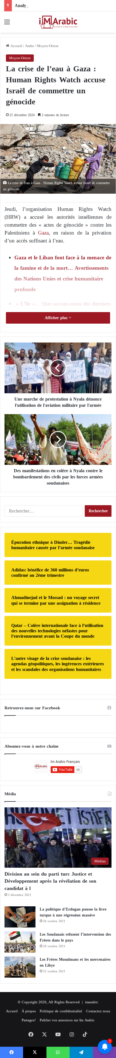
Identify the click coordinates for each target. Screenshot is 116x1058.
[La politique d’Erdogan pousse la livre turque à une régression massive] (20, 916)
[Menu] (7, 24)
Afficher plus (57, 318)
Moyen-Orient (48, 45)
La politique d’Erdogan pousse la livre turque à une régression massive (73, 912)
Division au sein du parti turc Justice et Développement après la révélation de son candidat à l (50, 881)
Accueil (15, 45)
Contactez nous (98, 1011)
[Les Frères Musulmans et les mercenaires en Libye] (20, 967)
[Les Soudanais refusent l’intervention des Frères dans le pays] (20, 942)
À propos (29, 1011)
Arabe (29, 45)
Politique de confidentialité (61, 1011)
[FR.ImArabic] (58, 22)
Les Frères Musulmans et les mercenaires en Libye (75, 962)
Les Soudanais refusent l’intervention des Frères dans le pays (75, 937)
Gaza (43, 233)
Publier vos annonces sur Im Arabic (67, 1020)
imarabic (91, 1002)
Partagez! (29, 1020)
